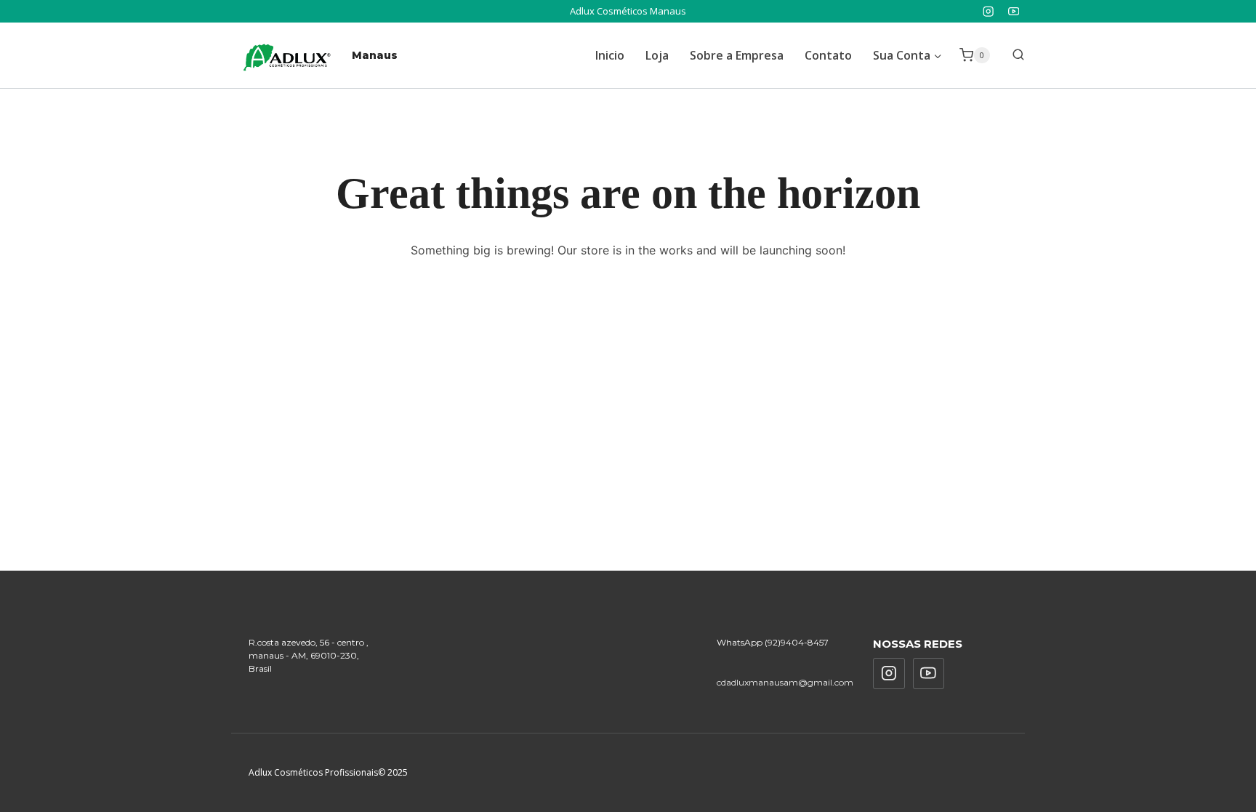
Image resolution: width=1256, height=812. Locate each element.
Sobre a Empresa (737, 55)
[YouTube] (1013, 11)
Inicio (609, 55)
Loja (657, 55)
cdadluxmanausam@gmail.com (785, 682)
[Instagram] (988, 11)
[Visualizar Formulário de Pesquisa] (1011, 55)
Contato (828, 55)
